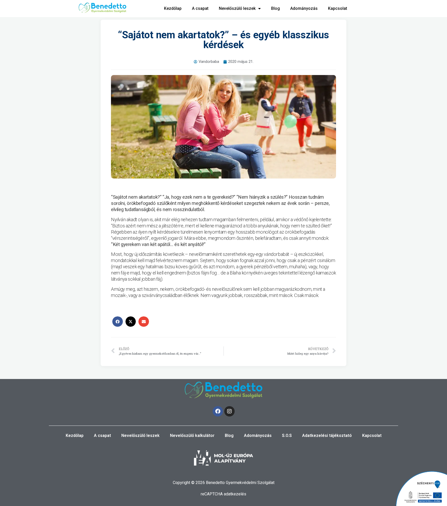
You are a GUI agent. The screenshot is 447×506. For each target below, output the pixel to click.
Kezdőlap (173, 8)
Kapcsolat (337, 8)
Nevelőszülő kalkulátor (192, 435)
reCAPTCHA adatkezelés (223, 494)
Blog (275, 8)
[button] (117, 321)
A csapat (200, 8)
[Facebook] (218, 411)
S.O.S (287, 435)
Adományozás (304, 8)
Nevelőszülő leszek (237, 8)
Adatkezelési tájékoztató (327, 435)
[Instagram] (229, 411)
